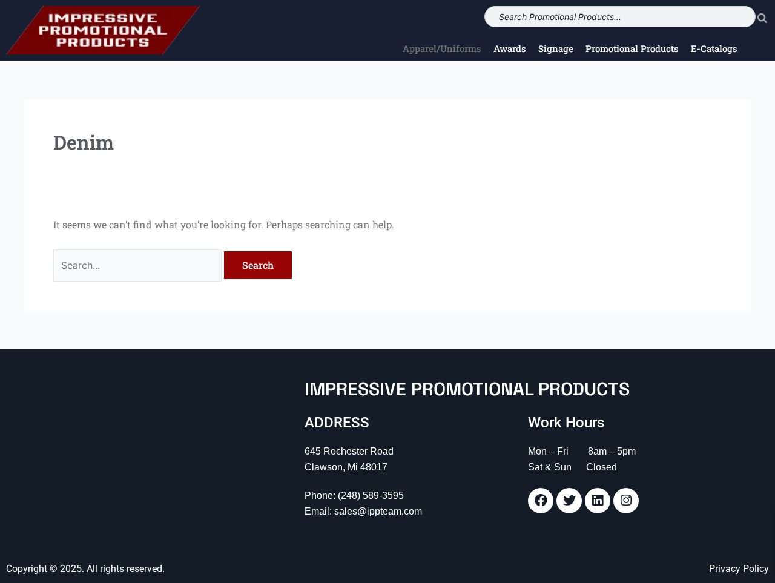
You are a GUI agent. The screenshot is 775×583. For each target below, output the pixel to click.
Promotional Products (632, 48)
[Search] (762, 17)
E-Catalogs (714, 48)
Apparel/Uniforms (442, 48)
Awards (509, 48)
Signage (555, 48)
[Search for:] (138, 265)
